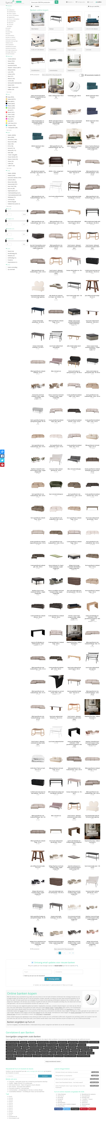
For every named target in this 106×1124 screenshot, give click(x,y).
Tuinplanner (85, 1101)
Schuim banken (10, 1050)
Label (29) (10, 163)
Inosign (22, 1011)
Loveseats (10, 24)
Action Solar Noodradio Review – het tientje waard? (77, 1082)
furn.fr (10, 1096)
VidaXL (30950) (12, 135)
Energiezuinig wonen (12, 50)
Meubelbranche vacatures (89, 1094)
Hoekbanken (11, 10)
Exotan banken (94, 1047)
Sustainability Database (15, 1091)
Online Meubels (62, 1094)
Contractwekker (13, 1090)
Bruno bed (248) (12, 142)
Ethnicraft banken (72, 1047)
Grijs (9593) (11, 97)
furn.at (11, 1101)
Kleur (8, 94)
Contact (84, 1106)
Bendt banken (32, 1042)
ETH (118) (10, 146)
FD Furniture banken (55, 1050)
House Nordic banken (50, 1047)
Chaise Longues (12, 13)
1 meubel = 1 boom (87, 1099)
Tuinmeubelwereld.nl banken (13, 1047)
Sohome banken (42, 1045)
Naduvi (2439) (11, 175)
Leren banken (37, 1056)
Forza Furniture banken (83, 1047)
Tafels (8, 30)
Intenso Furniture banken (42, 1053)
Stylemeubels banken (21, 1050)
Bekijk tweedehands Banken (53, 1061)
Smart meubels (10, 54)
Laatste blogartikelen (62, 1069)
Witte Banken (34, 29)
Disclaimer (60, 1099)
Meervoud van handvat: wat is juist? (77, 1079)
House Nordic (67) (13, 157)
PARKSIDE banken (61, 1047)
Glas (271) (10, 76)
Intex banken (90, 1053)
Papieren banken (45, 1050)
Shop (8, 170)
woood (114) (11, 148)
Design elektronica (11, 52)
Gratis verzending (12, 267)
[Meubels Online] (31, 6)
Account (91, 2)
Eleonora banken (59, 1056)
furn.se (11, 1106)
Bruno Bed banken (22, 1045)
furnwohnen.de (13, 1116)
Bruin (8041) (11, 101)
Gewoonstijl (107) (12, 184)
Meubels (9, 6)
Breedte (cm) (10, 229)
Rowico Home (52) (13, 159)
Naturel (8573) (12, 99)
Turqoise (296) (12, 125)
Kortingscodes (85, 1097)
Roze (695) (11, 119)
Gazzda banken (28, 1056)
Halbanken (10, 22)
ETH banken (53, 1053)
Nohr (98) (10, 152)
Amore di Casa (11, 1014)
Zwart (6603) (11, 103)
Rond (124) (11, 251)
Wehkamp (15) (12, 197)
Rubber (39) (11, 89)
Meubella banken (62, 1042)
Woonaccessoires (11, 39)
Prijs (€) (9, 209)
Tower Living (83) (12, 155)
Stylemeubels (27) (12, 191)
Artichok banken (76, 1050)
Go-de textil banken (62, 1053)
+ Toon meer (9, 92)
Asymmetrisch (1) (12, 262)
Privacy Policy (61, 1106)
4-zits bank (39, 1014)
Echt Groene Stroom (14, 1085)
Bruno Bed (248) (12, 182)
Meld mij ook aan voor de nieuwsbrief (34, 976)
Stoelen (9, 28)
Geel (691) (10, 121)
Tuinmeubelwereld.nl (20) (14, 195)
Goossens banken (11, 1053)
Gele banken (24, 1042)
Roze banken (53, 1042)
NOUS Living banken (52, 1045)
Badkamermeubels (11, 46)
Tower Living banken (11, 1045)
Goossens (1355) (12, 139)
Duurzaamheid (86, 1096)
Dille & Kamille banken (43, 1042)
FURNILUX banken (11, 1058)
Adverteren (85, 1102)
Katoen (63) (11, 85)
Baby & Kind (10, 43)
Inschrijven (45, 1076)
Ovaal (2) (10, 260)
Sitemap (60, 1101)
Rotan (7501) (11, 61)
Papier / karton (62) (13, 87)
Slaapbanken (11, 17)
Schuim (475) (11, 74)
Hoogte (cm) (10, 219)
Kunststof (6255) (12, 65)
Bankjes (10, 26)
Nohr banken (10, 1056)
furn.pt (11, 1111)
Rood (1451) (11, 112)
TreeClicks (11, 1081)
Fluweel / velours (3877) (14, 67)
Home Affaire (58, 1007)
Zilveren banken (63, 1045)
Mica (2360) (11, 137)
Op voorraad (11, 269)
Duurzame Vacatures (14, 1088)
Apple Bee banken (72, 1042)
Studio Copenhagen (76, 1012)
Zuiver (51, 1007)
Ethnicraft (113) (12, 150)
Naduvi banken (30, 1053)
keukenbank (47, 1014)
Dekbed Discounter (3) (14, 204)
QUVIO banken (72, 1045)
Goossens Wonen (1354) (14, 177)
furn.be (11, 1098)
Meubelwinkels (61, 1102)
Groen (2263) (11, 108)
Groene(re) (18, 1)
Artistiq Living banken (87, 1050)
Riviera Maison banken (47, 1056)
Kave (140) (11, 144)
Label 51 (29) (11, 165)
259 (70, 953)
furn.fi (10, 1115)
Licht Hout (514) (12, 123)
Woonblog (60, 1097)
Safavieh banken (21, 1053)
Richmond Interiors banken (36, 1047)
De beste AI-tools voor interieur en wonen (77, 1072)
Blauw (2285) (11, 106)
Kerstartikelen (10, 44)
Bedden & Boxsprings (12, 41)
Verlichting (9, 32)
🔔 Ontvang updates (53, 979)
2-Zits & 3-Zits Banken (13, 15)
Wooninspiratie (86, 1104)
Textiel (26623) (12, 59)
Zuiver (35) (11, 161)
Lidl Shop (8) (11, 199)
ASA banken (25, 1047)
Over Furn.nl (61, 1096)
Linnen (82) (11, 81)
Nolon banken (32, 1045)
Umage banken (18, 1056)
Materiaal (9, 56)
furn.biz (11, 1113)
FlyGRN (11, 1083)
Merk (8, 132)
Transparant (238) (12, 127)
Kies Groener (12, 1086)
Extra (8, 264)
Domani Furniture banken (13, 1042)
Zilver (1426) (11, 114)
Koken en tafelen (11, 37)
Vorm (8, 248)
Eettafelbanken (12, 11)
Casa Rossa (69, 1009)
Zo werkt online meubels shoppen (67, 1104)
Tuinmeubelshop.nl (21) (14, 193)
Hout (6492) (11, 63)
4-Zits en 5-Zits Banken (13, 19)
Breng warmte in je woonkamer (77, 1075)
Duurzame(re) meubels (92, 75)
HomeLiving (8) (12, 201)
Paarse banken (81, 1045)
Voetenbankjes (12, 21)
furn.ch (11, 1108)
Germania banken (94, 1042)
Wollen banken (81, 1053)
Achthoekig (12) (12, 258)
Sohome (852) (11, 180)
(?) (99, 75)
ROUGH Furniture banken (83, 1056)
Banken (9, 8)
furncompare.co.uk (14, 1118)
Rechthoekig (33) (12, 253)
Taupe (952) (11, 116)
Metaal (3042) (11, 70)
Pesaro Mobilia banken (33, 1050)
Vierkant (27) (11, 255)
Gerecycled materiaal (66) (15, 83)
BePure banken (66, 1050)
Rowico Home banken (70, 1056)
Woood (47, 1007)
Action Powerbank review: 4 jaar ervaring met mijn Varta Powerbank (77, 1086)
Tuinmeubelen (10, 35)
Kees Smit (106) (12, 186)
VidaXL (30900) (12, 173)
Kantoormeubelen (11, 48)
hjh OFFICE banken (83, 1042)
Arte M (38, 1012)
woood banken (72, 1053)
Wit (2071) (10, 110)
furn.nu (11, 1103)
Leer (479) (10, 72)
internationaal (25, 1088)
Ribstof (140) (11, 78)
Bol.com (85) (11, 188)
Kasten (8, 33)
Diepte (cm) (10, 238)
